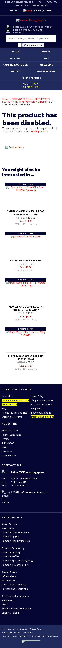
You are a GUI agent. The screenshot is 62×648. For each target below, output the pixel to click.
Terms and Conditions (11, 632)
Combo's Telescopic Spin (15, 564)
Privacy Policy (36, 629)
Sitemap (23, 629)
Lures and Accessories (14, 584)
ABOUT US (52, 1)
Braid (4, 604)
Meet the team (10, 430)
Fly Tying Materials (25, 101)
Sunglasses (8, 600)
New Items (8, 528)
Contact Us (27, 632)
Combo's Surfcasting (13, 548)
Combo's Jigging (10, 536)
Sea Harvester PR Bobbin (25, 260)
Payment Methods (41, 412)
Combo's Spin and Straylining (17, 560)
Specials (15, 71)
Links (4, 447)
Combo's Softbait (11, 556)
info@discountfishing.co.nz (35, 492)
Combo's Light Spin (12, 552)
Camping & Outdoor (15, 64)
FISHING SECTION (21, 99)
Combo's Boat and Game (15, 532)
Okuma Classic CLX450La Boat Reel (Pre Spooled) (26, 213)
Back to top (13, 629)
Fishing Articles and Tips (14, 412)
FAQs (40, 1)
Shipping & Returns (12, 416)
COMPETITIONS (39, 5)
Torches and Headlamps (15, 588)
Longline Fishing (10, 612)
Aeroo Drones (9, 524)
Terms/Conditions (11, 434)
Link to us (7, 451)
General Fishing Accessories (16, 608)
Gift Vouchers (9, 576)
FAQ (4, 408)
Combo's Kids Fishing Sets (16, 540)
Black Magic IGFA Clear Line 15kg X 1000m (25, 357)
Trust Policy (37, 396)
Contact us (7, 396)
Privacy (5, 438)
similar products (39, 131)
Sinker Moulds (9, 572)
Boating (15, 58)
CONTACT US (21, 5)
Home (15, 51)
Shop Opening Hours (42, 400)
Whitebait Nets (10, 580)
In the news (8, 442)
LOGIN (13, 10)
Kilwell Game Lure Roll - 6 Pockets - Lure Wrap (26, 308)
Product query (16, 147)
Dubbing (42, 101)
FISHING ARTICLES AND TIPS (19, 1)
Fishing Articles (31, 77)
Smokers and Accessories (15, 596)
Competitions (9, 455)
